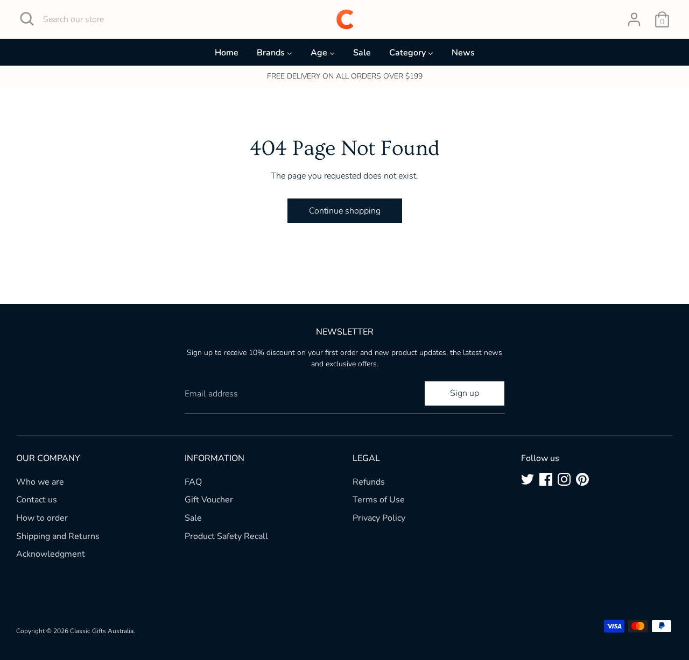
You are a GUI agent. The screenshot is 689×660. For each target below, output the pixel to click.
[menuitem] (227, 55)
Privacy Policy (379, 518)
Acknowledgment (50, 554)
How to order (42, 518)
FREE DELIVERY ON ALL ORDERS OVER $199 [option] (345, 76)
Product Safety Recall (226, 536)
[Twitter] (527, 479)
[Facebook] (545, 479)
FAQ (193, 482)
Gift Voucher (209, 500)
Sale (193, 518)
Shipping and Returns (58, 536)
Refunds (369, 482)
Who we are (40, 482)
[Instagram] (564, 479)
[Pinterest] (582, 479)
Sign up (464, 393)
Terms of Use (379, 500)
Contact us (36, 500)
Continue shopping (345, 211)
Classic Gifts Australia (101, 631)
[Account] (634, 19)
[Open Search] (27, 19)
